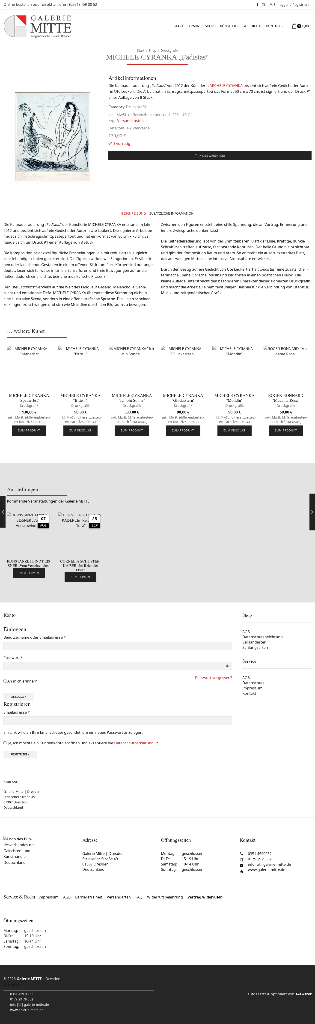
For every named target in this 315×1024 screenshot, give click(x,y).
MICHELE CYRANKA (226, 85)
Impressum (252, 688)
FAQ (139, 897)
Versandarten (254, 642)
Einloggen (19, 696)
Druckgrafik (169, 50)
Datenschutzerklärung (134, 743)
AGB (246, 631)
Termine (194, 26)
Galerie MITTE (29, 978)
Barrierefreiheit (88, 897)
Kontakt (273, 26)
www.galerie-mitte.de (266, 869)
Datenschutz (253, 682)
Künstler (228, 26)
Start (178, 26)
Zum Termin (29, 573)
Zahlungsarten (255, 647)
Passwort (13, 658)
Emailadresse (16, 713)
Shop (209, 26)
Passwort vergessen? (213, 677)
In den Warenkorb (212, 155)
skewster (303, 994)
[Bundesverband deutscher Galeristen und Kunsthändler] (39, 856)
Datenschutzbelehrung (262, 636)
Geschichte (252, 26)
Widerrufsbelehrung (165, 897)
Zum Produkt (29, 430)
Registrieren (20, 754)
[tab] (133, 213)
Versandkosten (130, 120)
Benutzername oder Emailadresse (34, 638)
